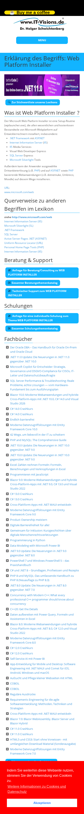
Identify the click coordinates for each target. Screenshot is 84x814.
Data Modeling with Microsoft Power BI (35, 545)
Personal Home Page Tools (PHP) (24, 247)
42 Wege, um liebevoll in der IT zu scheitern (37, 435)
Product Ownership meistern (28, 520)
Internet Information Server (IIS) (23, 221)
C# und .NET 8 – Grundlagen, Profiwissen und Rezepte (44, 570)
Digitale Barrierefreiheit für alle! (29, 525)
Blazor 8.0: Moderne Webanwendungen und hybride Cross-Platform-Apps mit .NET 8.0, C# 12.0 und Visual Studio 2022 (43, 628)
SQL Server (16, 155)
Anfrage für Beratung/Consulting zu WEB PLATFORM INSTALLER (36, 272)
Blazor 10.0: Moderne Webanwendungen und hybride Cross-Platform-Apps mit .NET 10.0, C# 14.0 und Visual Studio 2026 (44, 399)
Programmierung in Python (27, 540)
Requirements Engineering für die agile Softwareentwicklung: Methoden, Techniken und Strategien (41, 704)
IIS (45, 142)
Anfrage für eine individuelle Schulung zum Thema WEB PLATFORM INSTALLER (38, 318)
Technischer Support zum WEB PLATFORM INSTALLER (37, 293)
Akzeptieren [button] (42, 803)
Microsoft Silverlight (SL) (18, 226)
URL (6, 188)
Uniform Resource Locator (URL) (23, 243)
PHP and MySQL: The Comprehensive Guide (38, 440)
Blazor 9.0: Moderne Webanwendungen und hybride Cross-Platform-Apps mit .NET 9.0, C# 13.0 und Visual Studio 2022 (43, 484)
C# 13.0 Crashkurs (21, 494)
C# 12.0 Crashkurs (21, 648)
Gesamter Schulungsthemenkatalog (35, 328)
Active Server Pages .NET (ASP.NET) (25, 238)
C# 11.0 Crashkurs (21, 729)
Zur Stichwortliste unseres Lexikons (34, 102)
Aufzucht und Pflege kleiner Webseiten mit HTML (41, 678)
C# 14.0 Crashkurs (21, 409)
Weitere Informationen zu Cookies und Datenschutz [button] (37, 789)
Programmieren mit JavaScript (29, 474)
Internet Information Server (26, 142)
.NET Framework (20, 138)
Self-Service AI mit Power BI (27, 659)
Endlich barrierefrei (22, 419)
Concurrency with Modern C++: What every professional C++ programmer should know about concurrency (42, 599)
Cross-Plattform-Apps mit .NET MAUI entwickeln (40, 505)
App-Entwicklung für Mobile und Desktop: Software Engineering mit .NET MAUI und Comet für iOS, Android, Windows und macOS (42, 668)
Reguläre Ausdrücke (23, 694)
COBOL (14, 683)
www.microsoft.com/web (19, 192)
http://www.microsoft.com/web (32, 217)
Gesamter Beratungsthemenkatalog (35, 283)
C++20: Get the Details (24, 609)
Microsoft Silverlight (22, 160)
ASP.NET (40, 138)
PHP (36, 170)
